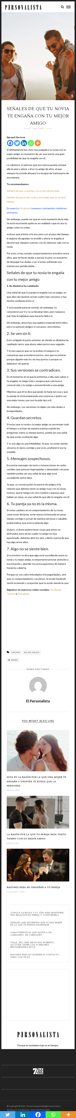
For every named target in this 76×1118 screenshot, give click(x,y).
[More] (38, 143)
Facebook (25, 208)
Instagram (23, 593)
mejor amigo (31, 652)
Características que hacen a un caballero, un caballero (31, 933)
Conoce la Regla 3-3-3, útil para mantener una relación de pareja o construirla (37, 914)
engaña (15, 652)
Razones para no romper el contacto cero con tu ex (34, 956)
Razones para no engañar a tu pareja (33, 887)
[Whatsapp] (31, 143)
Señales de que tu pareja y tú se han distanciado (33, 190)
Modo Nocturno (38, 669)
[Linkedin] (24, 143)
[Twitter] (17, 143)
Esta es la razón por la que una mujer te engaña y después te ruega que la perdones (36, 781)
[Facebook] (10, 143)
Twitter (11, 593)
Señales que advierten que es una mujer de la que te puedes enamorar (36, 923)
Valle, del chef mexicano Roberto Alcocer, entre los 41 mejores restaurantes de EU (32, 944)
